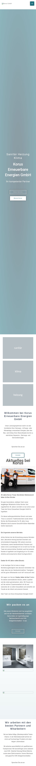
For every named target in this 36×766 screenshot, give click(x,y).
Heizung (18, 395)
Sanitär (18, 348)
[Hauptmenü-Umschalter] (32, 3)
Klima (18, 371)
